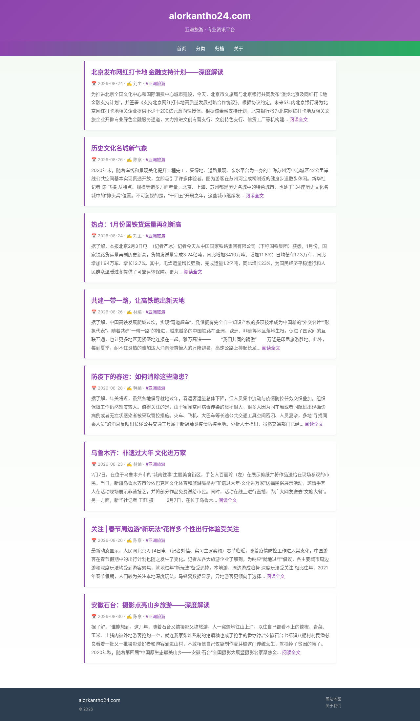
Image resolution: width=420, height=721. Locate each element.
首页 (181, 48)
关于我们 (333, 705)
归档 (219, 48)
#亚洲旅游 (155, 83)
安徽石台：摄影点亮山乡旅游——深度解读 (150, 605)
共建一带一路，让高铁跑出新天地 (138, 301)
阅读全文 (298, 119)
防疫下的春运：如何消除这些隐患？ (141, 377)
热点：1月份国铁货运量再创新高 (136, 224)
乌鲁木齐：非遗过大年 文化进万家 (138, 453)
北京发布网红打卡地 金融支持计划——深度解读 (157, 72)
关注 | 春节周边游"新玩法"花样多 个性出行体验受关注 (165, 529)
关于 (238, 48)
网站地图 (333, 699)
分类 (200, 48)
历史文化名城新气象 (119, 148)
